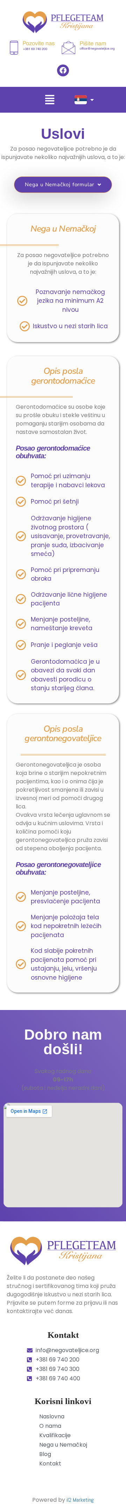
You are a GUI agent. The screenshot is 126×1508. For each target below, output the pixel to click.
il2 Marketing (80, 1499)
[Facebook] (63, 70)
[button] (50, 100)
